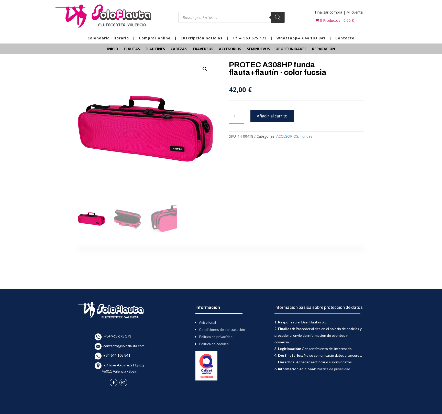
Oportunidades (290, 49)
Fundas (306, 136)
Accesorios (230, 49)
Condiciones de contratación (222, 329)
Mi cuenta (354, 12)
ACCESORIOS (287, 136)
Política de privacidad (216, 336)
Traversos (202, 49)
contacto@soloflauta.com (123, 346)
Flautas (132, 49)
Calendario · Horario (108, 38)
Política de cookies (214, 344)
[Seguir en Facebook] (113, 382)
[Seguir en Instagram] (123, 382)
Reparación (323, 49)
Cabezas (179, 49)
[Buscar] (277, 17)
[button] (204, 69)
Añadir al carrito (272, 116)
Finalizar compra (328, 12)
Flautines (155, 49)
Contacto (345, 38)
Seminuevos (258, 49)
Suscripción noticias (202, 38)
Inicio (112, 49)
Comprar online (155, 38)
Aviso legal (207, 322)
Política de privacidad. (334, 369)
